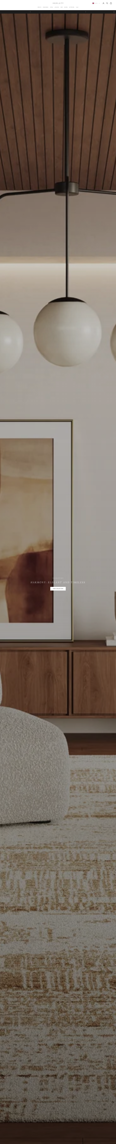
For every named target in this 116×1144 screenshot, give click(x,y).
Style (51, 7)
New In (39, 7)
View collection (58, 588)
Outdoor (71, 7)
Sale (77, 7)
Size (62, 7)
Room (65, 7)
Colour (57, 7)
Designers (45, 7)
